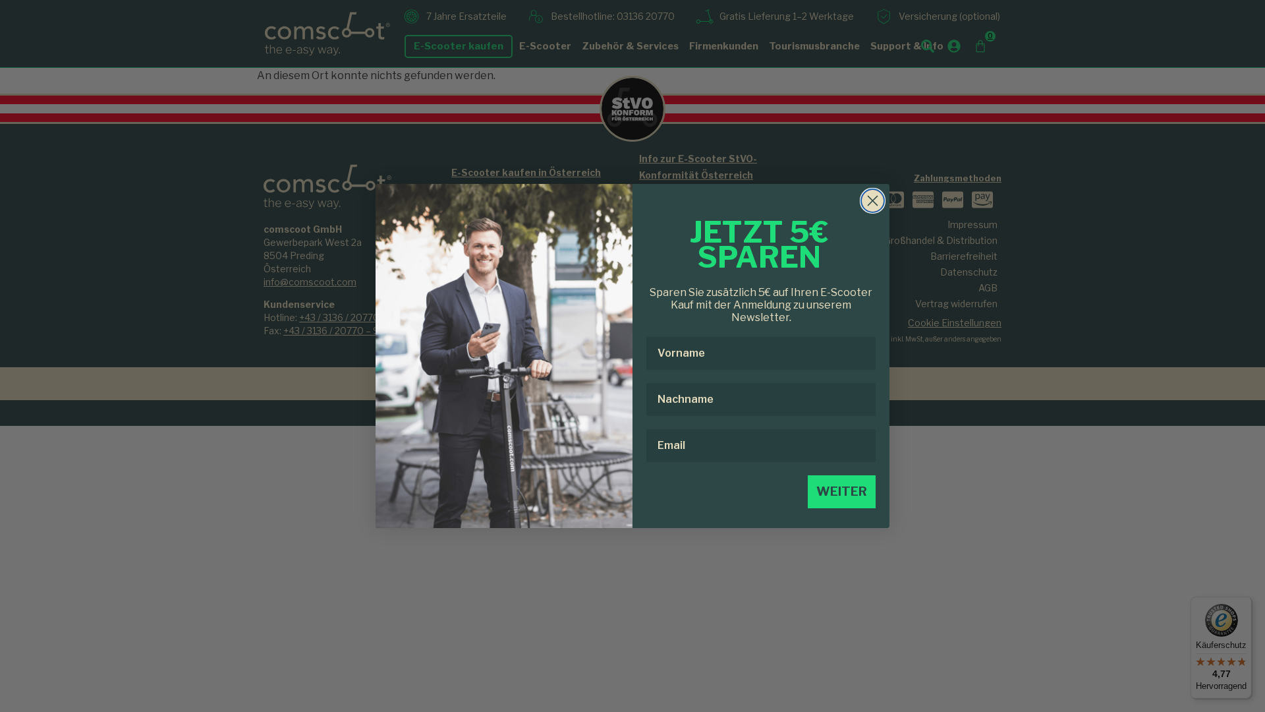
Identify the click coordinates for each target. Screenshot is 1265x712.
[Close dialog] (872, 200)
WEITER (841, 491)
